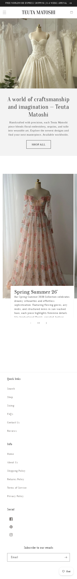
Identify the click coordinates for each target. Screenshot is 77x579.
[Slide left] (31, 323)
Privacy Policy (15, 496)
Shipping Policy (16, 470)
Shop (10, 397)
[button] (4, 12)
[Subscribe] (66, 557)
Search (11, 388)
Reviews (12, 430)
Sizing (10, 405)
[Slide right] (46, 323)
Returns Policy (15, 479)
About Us (12, 462)
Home (10, 454)
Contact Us (13, 422)
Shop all (38, 144)
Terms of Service (17, 487)
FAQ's (10, 414)
